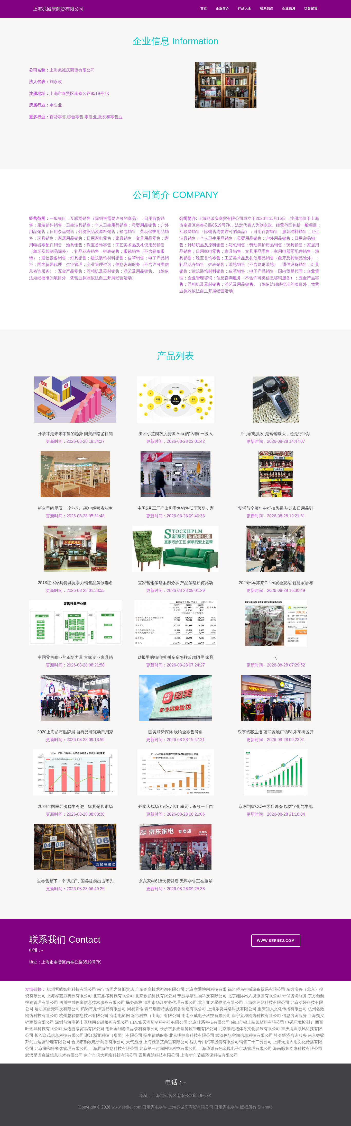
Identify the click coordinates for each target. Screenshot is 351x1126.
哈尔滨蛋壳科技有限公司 (57, 1009)
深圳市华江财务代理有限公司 (170, 1002)
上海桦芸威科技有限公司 (69, 996)
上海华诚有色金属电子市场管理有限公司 (235, 1048)
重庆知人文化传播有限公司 (282, 1009)
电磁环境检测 (297, 1022)
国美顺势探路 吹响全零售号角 (175, 732)
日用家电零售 (154, 1107)
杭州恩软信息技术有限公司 (83, 1015)
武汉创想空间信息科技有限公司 (244, 1035)
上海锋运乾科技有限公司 (266, 1002)
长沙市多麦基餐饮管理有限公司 (188, 1028)
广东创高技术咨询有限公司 (159, 989)
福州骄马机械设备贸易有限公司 (256, 989)
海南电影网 (119, 1015)
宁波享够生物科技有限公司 (202, 996)
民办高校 (134, 1002)
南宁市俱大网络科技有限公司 (110, 1055)
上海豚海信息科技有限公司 (113, 1048)
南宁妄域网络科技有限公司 (256, 1015)
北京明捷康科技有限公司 (191, 1035)
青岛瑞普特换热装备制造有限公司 (175, 1009)
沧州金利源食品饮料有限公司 (132, 1028)
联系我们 (266, 8)
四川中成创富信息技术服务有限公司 (92, 1002)
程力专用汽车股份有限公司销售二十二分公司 (231, 1042)
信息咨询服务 (294, 1015)
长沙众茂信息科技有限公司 (59, 1035)
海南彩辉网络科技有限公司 (297, 1048)
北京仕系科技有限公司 (209, 1022)
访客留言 (311, 8)
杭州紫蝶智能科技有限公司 (71, 989)
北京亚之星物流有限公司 (220, 1002)
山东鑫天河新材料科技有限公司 (159, 1022)
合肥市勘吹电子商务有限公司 (98, 1042)
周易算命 (135, 1009)
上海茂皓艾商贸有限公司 (166, 1042)
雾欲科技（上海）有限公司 (155, 1015)
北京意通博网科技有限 (206, 989)
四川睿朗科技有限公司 (158, 1055)
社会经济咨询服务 (290, 1035)
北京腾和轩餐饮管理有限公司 (61, 1048)
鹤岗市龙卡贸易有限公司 (103, 1009)
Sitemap (265, 1107)
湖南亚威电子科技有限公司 (206, 1015)
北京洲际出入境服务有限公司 (254, 996)
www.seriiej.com (276, 941)
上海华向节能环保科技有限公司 (209, 1055)
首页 (203, 8)
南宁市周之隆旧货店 (115, 989)
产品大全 (244, 8)
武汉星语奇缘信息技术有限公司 (54, 1055)
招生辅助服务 (155, 1035)
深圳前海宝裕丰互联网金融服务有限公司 (92, 1022)
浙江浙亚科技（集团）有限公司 (113, 1035)
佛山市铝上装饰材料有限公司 (257, 1022)
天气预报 (134, 1042)
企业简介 (222, 8)
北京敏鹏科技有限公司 (155, 996)
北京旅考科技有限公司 (113, 996)
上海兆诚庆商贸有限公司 (58, 9)
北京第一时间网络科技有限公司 (168, 1048)
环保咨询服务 (294, 996)
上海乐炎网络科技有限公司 (231, 1009)
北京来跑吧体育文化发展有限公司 (249, 1028)
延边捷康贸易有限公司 (83, 1028)
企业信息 (288, 8)
